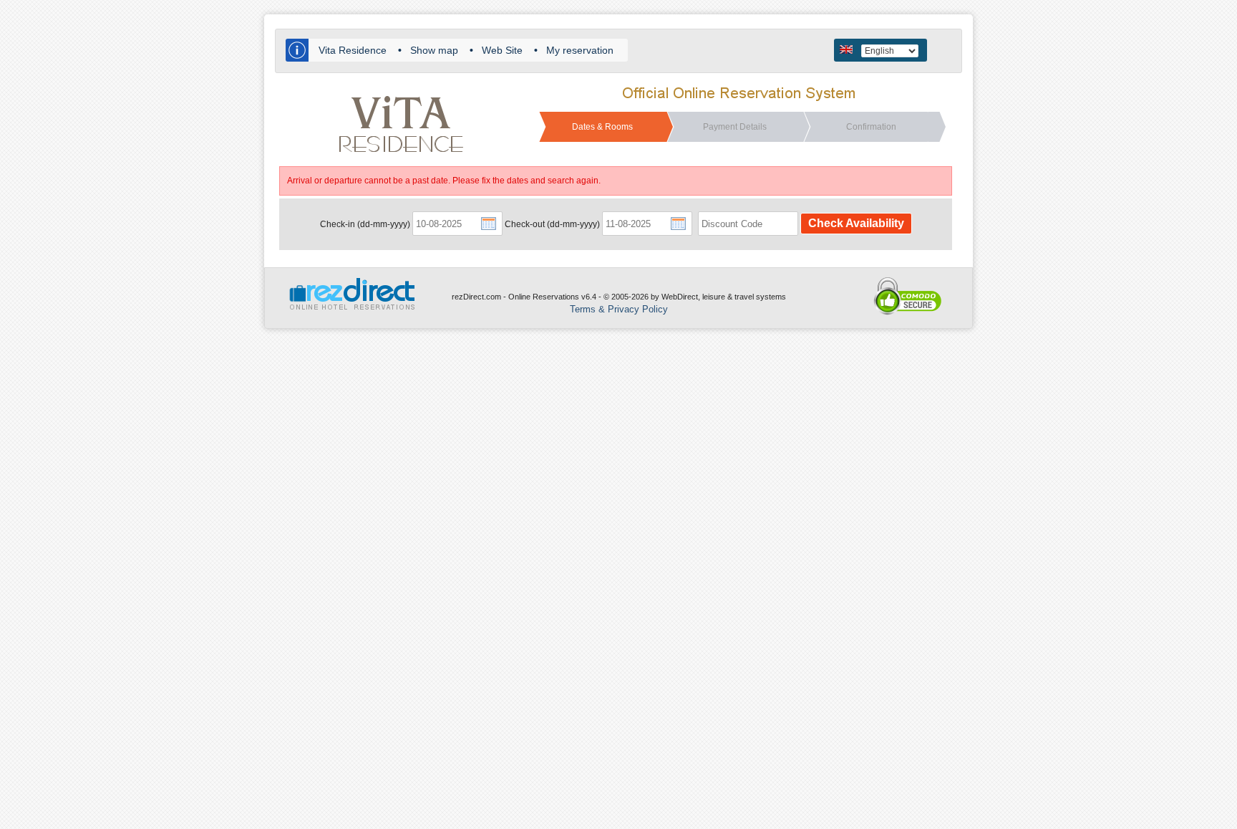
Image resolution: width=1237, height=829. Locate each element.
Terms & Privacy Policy (619, 309)
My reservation (579, 50)
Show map (434, 50)
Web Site (502, 50)
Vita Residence (353, 50)
